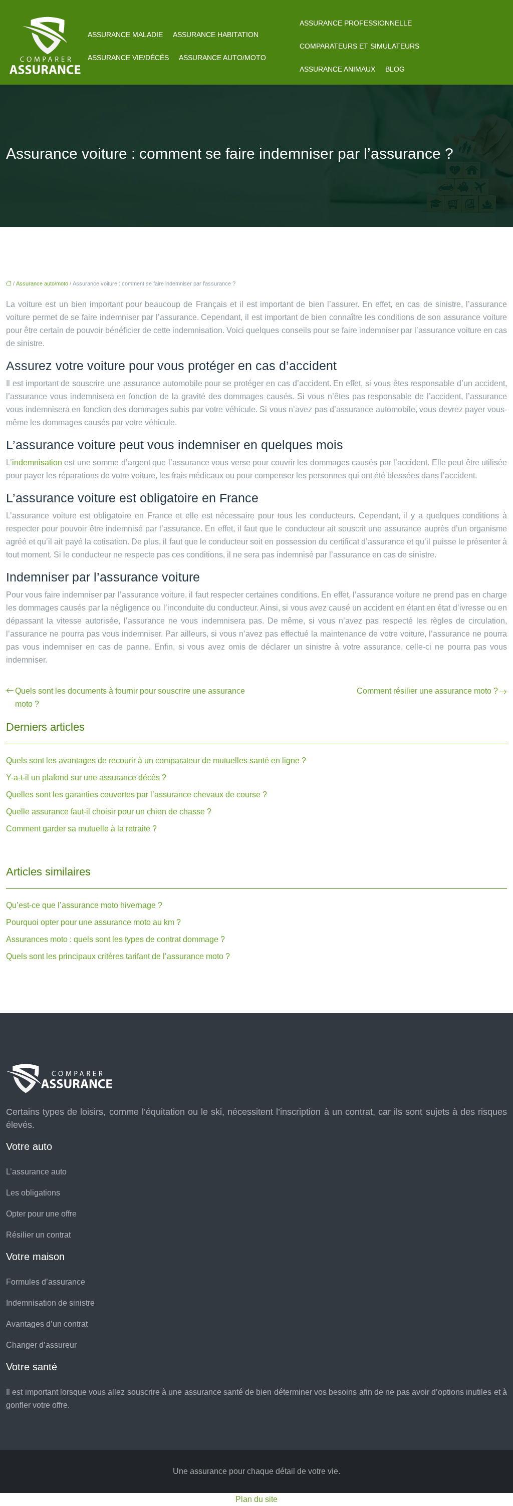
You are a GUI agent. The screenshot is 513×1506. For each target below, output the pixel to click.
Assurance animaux (337, 69)
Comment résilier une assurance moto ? (427, 691)
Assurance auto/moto (222, 58)
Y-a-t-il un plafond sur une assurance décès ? (86, 777)
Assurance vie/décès (128, 58)
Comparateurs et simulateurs (359, 46)
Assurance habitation (216, 35)
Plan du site (256, 1499)
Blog (395, 69)
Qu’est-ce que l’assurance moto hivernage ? (84, 905)
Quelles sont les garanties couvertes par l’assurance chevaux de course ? (136, 794)
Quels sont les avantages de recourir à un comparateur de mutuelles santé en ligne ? (156, 760)
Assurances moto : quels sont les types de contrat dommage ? (115, 939)
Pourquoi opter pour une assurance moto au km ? (93, 922)
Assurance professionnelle (356, 23)
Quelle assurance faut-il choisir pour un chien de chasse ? (108, 811)
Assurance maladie (125, 35)
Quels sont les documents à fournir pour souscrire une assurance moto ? (130, 697)
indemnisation (37, 462)
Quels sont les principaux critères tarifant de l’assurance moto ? (118, 956)
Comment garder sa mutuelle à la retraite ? (81, 828)
